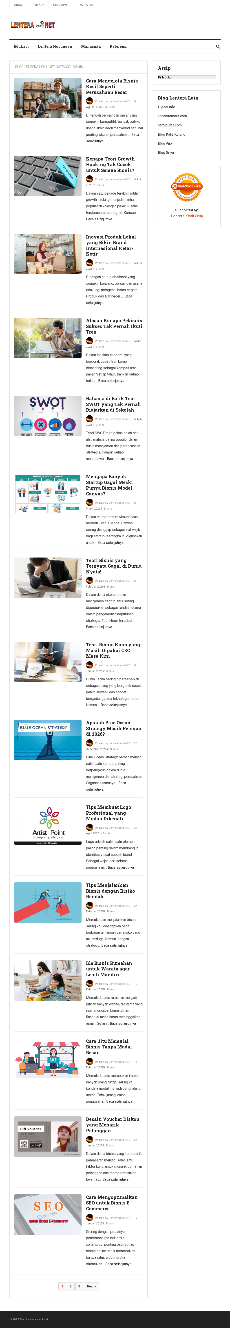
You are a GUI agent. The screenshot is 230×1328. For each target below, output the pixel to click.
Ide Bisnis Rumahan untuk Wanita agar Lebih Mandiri (109, 968)
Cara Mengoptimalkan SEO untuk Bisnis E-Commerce (112, 1202)
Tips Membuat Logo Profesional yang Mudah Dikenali (108, 812)
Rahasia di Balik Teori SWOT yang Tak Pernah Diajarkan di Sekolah (113, 404)
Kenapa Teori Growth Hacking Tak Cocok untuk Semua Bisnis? (110, 164)
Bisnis (111, 107)
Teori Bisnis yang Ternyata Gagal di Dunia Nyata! (114, 566)
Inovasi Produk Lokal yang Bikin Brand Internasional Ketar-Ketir (111, 245)
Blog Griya (166, 152)
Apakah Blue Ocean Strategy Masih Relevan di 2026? (114, 728)
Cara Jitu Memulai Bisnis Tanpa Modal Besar (109, 1046)
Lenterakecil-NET (119, 101)
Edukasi (21, 46)
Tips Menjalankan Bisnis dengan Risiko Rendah (110, 890)
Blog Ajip (165, 143)
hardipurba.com (170, 125)
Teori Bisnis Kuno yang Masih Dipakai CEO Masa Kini (113, 650)
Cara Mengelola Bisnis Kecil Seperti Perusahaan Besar (112, 86)
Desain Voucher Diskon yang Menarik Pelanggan (112, 1124)
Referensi (119, 46)
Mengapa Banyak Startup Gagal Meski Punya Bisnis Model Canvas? (109, 485)
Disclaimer (61, 5)
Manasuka (91, 46)
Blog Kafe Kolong (171, 134)
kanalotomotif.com (172, 116)
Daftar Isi (86, 5)
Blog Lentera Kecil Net (34, 1319)
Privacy (38, 5)
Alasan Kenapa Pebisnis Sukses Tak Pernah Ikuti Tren (114, 326)
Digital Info (166, 107)
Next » (91, 1286)
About (19, 5)
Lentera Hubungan (55, 46)
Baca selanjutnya (99, 219)
